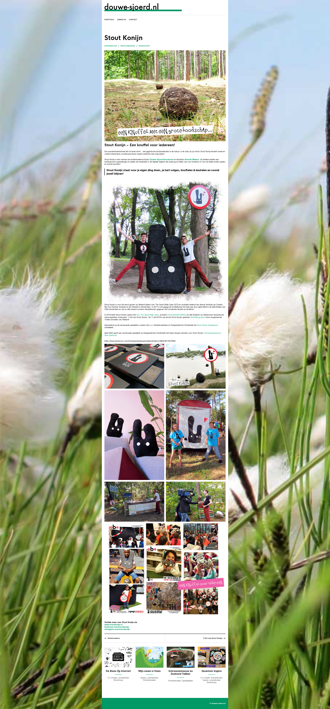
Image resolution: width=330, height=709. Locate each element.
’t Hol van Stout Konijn (212, 638)
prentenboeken (127, 46)
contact (133, 20)
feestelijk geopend (198, 317)
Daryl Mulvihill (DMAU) (177, 315)
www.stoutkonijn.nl (113, 625)
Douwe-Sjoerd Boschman (161, 159)
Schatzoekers (114, 638)
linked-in (121, 20)
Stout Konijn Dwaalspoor (207, 325)
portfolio (109, 20)
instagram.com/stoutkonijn (117, 629)
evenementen (110, 46)
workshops (144, 46)
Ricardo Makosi (192, 159)
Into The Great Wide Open (148, 315)
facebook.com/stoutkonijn (116, 627)
